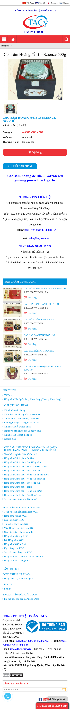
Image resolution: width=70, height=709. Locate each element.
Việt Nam (30, 3)
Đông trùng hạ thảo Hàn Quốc (18, 578)
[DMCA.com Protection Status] (13, 676)
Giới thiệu (9, 390)
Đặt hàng (36, 152)
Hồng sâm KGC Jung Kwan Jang (22, 507)
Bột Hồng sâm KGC (13, 540)
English (42, 3)
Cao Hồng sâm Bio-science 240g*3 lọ (45, 288)
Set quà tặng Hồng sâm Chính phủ (20, 499)
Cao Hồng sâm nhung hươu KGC (20, 532)
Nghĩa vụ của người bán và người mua (22, 431)
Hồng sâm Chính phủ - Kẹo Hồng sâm (22, 495)
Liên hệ (7, 584)
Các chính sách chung (14, 410)
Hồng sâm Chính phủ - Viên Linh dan (22, 470)
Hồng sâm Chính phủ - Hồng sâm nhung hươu (26, 474)
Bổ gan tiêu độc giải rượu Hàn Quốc (21, 599)
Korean (66, 3)
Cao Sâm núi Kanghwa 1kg (39, 350)
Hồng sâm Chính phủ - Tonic (18, 487)
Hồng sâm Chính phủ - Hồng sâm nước (23, 491)
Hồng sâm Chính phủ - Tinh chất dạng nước (25, 466)
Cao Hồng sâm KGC (14, 520)
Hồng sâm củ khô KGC (15, 516)
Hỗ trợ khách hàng (15, 405)
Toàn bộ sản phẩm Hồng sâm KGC (21, 512)
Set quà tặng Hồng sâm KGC (18, 552)
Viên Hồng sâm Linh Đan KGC (19, 528)
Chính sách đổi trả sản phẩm (17, 426)
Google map (10, 439)
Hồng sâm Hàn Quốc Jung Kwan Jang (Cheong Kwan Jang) (32, 399)
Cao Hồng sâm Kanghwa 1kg (40, 319)
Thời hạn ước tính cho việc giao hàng (22, 418)
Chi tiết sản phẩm (20, 166)
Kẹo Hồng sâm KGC (14, 548)
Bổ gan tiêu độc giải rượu (20, 594)
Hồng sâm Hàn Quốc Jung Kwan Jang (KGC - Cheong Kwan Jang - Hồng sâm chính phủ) (30, 448)
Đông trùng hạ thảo (16, 574)
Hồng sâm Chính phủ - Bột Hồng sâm (22, 483)
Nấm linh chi (11, 569)
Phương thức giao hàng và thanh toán (22, 422)
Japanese (54, 3)
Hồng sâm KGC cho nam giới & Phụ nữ (23, 556)
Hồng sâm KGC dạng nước (17, 560)
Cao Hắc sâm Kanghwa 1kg (39, 335)
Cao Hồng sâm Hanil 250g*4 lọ (41, 304)
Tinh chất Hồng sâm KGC (16, 524)
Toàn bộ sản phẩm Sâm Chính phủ (20, 454)
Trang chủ (5, 46)
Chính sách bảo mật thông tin (18, 435)
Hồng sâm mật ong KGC (16, 536)
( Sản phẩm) (57, 699)
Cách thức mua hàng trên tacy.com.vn (22, 414)
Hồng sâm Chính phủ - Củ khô (19, 458)
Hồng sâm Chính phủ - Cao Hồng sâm (22, 462)
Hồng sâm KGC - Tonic (15, 544)
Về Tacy (8, 395)
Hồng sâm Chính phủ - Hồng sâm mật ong (24, 478)
